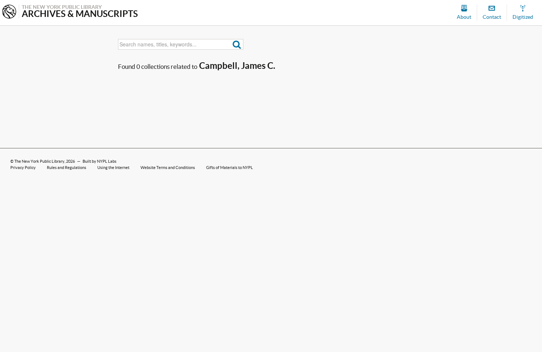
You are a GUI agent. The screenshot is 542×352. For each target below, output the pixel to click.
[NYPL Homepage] (9, 12)
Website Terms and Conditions (167, 167)
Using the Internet (113, 167)
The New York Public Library (39, 161)
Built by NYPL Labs (100, 161)
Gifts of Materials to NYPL (229, 167)
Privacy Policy (23, 167)
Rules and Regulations (66, 167)
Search (236, 44)
